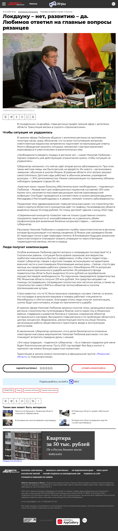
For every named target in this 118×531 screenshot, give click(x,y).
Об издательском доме (82, 470)
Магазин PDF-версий (30, 474)
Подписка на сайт (92, 474)
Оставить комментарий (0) (93, 368)
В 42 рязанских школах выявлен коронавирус (35, 420)
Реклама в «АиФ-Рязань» (57, 470)
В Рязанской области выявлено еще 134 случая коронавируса (89, 421)
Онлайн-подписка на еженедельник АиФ (61, 474)
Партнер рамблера (46, 520)
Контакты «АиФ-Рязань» (32, 470)
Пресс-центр (102, 470)
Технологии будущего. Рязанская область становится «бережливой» (34, 412)
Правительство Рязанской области (19, 110)
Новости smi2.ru (12, 461)
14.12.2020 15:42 (9, 12)
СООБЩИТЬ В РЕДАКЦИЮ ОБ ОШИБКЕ (37, 477)
